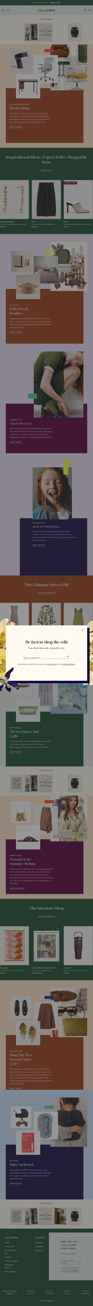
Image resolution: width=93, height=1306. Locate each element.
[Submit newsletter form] (67, 656)
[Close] (82, 630)
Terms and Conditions (68, 664)
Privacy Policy (52, 664)
